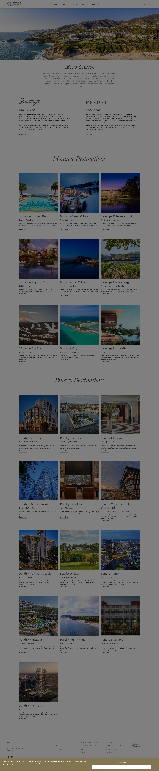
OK (121, 767)
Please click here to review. (15, 764)
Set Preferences (121, 762)
